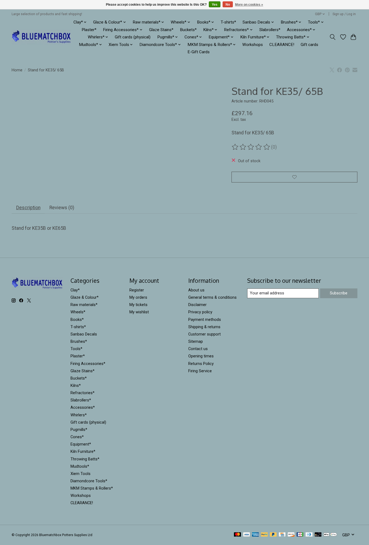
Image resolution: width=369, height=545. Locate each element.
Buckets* (188, 29)
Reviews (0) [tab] (61, 207)
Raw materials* (84, 304)
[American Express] (255, 534)
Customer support (204, 334)
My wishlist (139, 312)
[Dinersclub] (309, 534)
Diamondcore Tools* (89, 480)
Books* (77, 319)
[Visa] (246, 534)
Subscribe (338, 293)
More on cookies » (249, 4)
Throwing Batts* (85, 459)
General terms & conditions (212, 297)
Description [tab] (28, 207)
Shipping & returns (204, 326)
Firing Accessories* (88, 363)
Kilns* (76, 385)
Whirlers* (79, 415)
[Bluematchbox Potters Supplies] (41, 37)
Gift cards (309, 44)
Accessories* (83, 407)
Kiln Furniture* (83, 451)
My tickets (138, 304)
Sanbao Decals (84, 334)
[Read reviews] (251, 147)
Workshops (252, 44)
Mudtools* (80, 466)
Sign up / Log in (344, 14)
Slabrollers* (269, 29)
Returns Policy (201, 363)
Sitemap (195, 341)
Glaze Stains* (161, 29)
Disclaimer (197, 304)
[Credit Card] (282, 534)
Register (136, 290)
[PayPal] (264, 534)
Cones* (77, 436)
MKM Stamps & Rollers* (92, 488)
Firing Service (200, 370)
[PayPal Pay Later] (273, 534)
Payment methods (204, 319)
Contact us (198, 348)
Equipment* (81, 444)
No (228, 4)
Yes (214, 4)
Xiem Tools (80, 473)
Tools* (76, 348)
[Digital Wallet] (330, 534)
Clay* (75, 290)
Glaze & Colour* (85, 297)
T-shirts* (228, 22)
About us (196, 290)
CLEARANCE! (281, 44)
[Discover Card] (291, 534)
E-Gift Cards (198, 51)
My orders (138, 297)
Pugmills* (79, 429)
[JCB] (300, 534)
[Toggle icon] (333, 37)
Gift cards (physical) (132, 37)
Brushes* (79, 341)
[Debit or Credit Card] (318, 534)
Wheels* (78, 312)
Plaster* (89, 29)
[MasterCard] (237, 534)
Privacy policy (200, 312)
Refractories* (83, 392)
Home (17, 70)
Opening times (201, 356)
